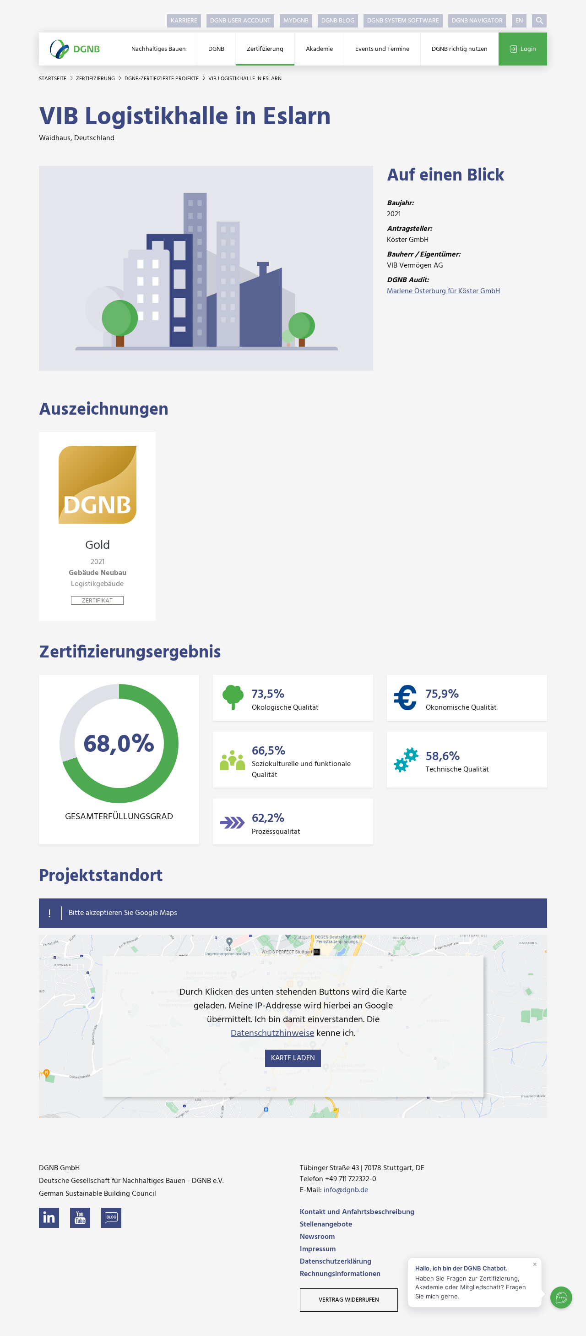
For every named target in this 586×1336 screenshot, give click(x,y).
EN (519, 21)
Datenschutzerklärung (335, 1262)
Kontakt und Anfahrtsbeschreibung (357, 1212)
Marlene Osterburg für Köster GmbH (443, 291)
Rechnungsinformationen (340, 1274)
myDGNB (296, 21)
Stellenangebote (326, 1225)
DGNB (216, 49)
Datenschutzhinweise (272, 1033)
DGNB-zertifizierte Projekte (162, 78)
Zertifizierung (265, 49)
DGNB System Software (403, 21)
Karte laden (293, 1058)
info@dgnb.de (346, 1190)
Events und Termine (382, 49)
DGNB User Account (240, 21)
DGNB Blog (337, 21)
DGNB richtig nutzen (460, 49)
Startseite (53, 78)
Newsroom (317, 1237)
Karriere (184, 21)
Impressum (318, 1249)
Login (528, 49)
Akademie (319, 49)
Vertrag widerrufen (349, 1300)
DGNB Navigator (477, 21)
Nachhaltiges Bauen (158, 49)
